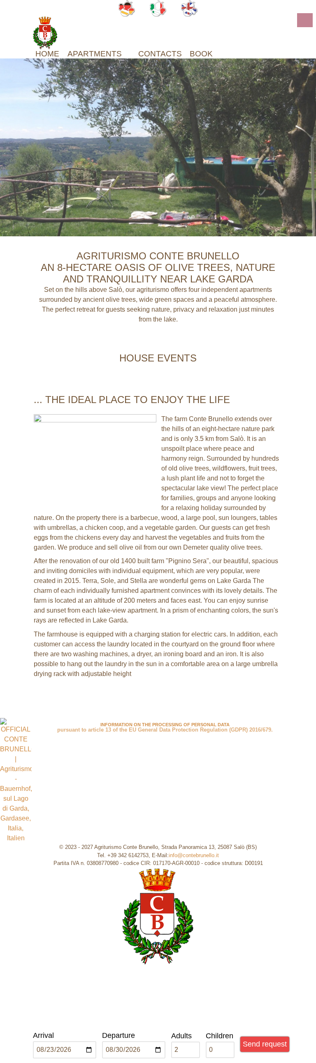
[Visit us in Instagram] (162, 709)
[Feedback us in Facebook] (181, 709)
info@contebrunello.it (194, 855)
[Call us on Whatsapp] (137, 709)
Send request (265, 1044)
